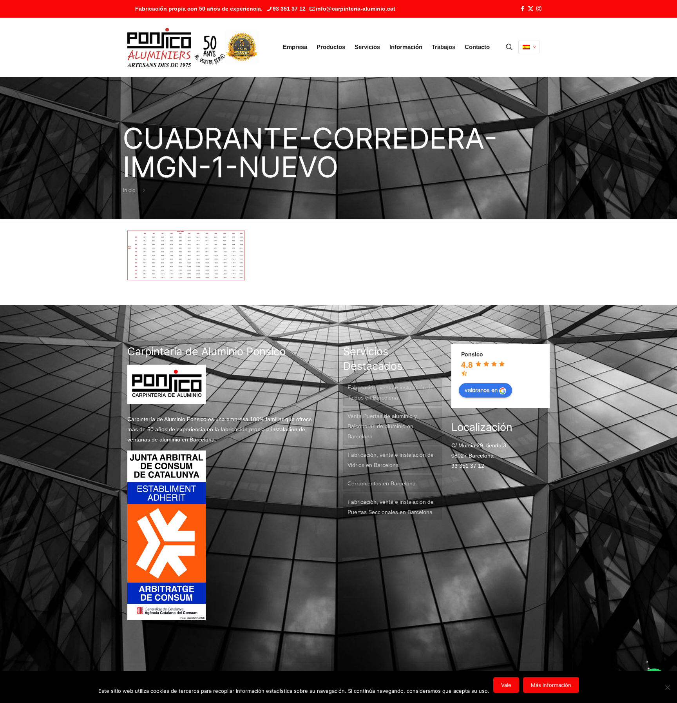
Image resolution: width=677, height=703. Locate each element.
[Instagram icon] (539, 8)
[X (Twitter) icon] (531, 8)
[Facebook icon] (522, 8)
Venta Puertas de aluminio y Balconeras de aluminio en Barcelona (382, 426)
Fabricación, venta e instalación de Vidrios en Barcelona (391, 460)
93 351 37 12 (289, 8)
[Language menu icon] (529, 47)
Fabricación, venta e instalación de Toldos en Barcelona (391, 392)
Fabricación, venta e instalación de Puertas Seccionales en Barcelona (391, 507)
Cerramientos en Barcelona (382, 483)
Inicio (129, 190)
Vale (506, 685)
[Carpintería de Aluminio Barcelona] (176, 47)
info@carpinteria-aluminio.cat (355, 8)
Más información (551, 685)
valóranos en (481, 389)
